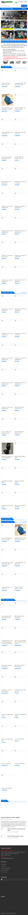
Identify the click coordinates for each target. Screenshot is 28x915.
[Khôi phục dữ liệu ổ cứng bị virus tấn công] (4, 831)
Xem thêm (24, 292)
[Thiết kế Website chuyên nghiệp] (14, 809)
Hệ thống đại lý (5, 870)
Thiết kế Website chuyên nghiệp (10, 817)
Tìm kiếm (24, 5)
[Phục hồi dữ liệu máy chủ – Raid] (4, 838)
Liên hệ (3, 866)
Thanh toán (4, 872)
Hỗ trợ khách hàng (6, 868)
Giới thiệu (4, 864)
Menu (24, 8)
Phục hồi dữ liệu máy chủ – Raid (15, 836)
